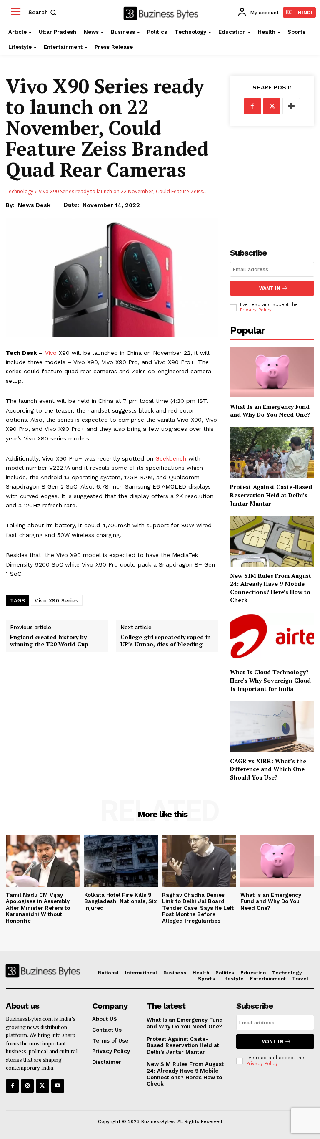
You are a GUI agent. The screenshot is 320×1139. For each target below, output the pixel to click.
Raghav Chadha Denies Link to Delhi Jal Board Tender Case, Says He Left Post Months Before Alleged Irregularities (198, 908)
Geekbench (170, 458)
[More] (291, 106)
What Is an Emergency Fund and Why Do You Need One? (270, 410)
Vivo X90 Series (57, 600)
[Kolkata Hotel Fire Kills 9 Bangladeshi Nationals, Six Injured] (121, 860)
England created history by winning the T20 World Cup (49, 641)
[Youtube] (57, 1085)
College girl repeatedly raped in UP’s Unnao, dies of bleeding (165, 641)
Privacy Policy (255, 310)
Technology (19, 191)
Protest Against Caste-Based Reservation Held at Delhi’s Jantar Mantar (271, 495)
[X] (271, 106)
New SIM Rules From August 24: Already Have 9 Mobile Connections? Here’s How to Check (270, 588)
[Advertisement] (272, 180)
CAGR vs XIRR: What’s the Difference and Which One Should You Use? (268, 769)
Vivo (51, 352)
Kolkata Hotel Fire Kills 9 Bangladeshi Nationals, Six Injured (120, 901)
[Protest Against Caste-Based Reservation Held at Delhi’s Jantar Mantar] (272, 452)
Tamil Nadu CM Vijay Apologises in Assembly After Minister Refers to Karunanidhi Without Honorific (38, 908)
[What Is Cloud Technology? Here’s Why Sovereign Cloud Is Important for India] (272, 638)
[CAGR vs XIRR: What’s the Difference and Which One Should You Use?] (272, 726)
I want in (268, 288)
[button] (43, 12)
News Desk (34, 205)
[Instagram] (27, 1085)
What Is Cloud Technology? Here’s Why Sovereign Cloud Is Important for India (270, 680)
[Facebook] (252, 106)
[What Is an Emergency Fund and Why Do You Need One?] (272, 372)
